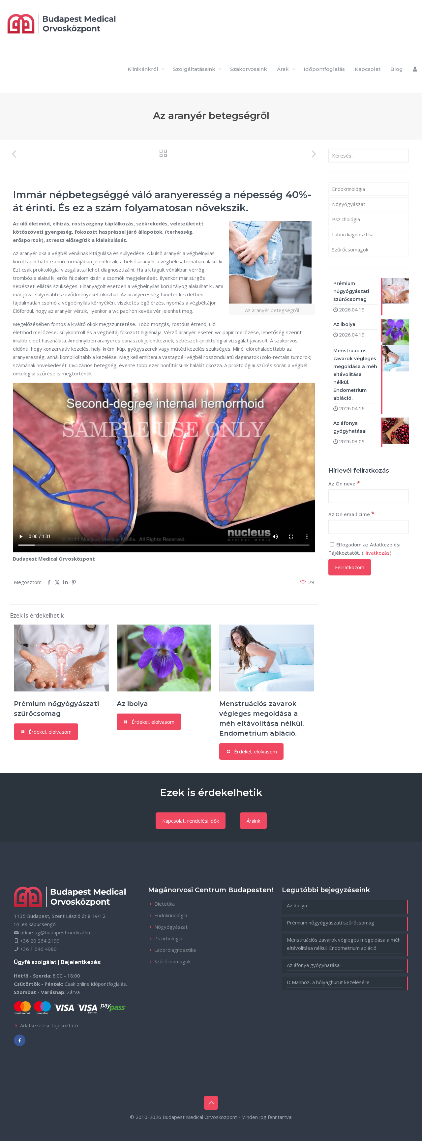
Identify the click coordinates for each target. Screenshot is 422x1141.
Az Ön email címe (351, 514)
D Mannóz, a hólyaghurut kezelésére (328, 982)
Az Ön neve (344, 483)
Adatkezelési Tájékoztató (49, 1025)
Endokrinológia (348, 189)
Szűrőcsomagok (350, 249)
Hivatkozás (376, 552)
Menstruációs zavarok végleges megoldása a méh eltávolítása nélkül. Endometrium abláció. (344, 943)
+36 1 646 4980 (38, 949)
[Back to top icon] (211, 1103)
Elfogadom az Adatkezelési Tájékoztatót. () (364, 548)
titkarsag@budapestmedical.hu (55, 932)
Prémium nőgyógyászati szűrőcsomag (330, 922)
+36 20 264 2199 (40, 940)
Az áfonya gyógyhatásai (314, 965)
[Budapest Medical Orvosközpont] (61, 23)
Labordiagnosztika (353, 234)
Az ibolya (132, 704)
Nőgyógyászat (348, 204)
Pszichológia (346, 219)
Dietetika (164, 903)
